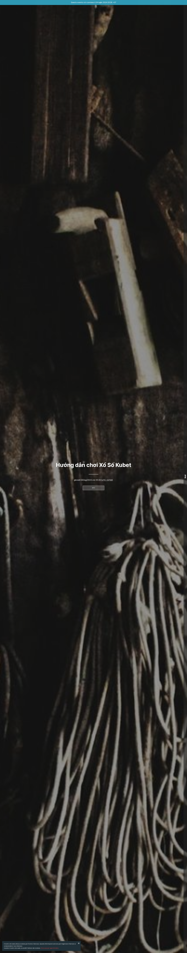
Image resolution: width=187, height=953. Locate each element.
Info (93, 488)
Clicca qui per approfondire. (50, 948)
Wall (185, 476)
